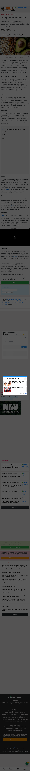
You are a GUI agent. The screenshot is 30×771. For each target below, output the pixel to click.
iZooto (25, 393)
